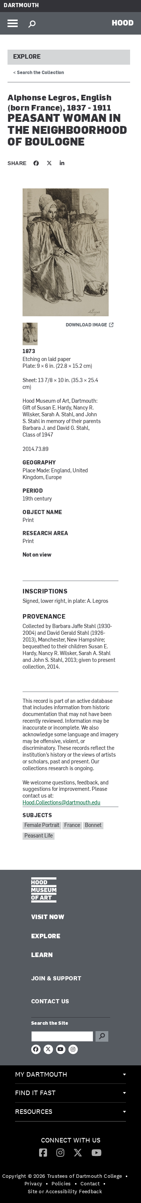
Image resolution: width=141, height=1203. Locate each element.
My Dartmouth (41, 1074)
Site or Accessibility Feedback (65, 1191)
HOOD (122, 22)
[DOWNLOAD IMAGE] (70, 252)
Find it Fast (35, 1092)
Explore (27, 57)
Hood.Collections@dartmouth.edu (61, 803)
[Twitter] (77, 1152)
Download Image (86, 325)
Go (102, 1036)
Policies (61, 1183)
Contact (90, 1183)
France (72, 825)
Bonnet (93, 825)
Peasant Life (38, 836)
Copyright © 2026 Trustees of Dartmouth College (62, 1176)
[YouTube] (96, 1152)
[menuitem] (70, 1074)
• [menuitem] (126, 1176)
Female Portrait (41, 825)
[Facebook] (43, 1152)
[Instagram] (60, 1152)
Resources (33, 1111)
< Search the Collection (38, 73)
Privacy (33, 1183)
